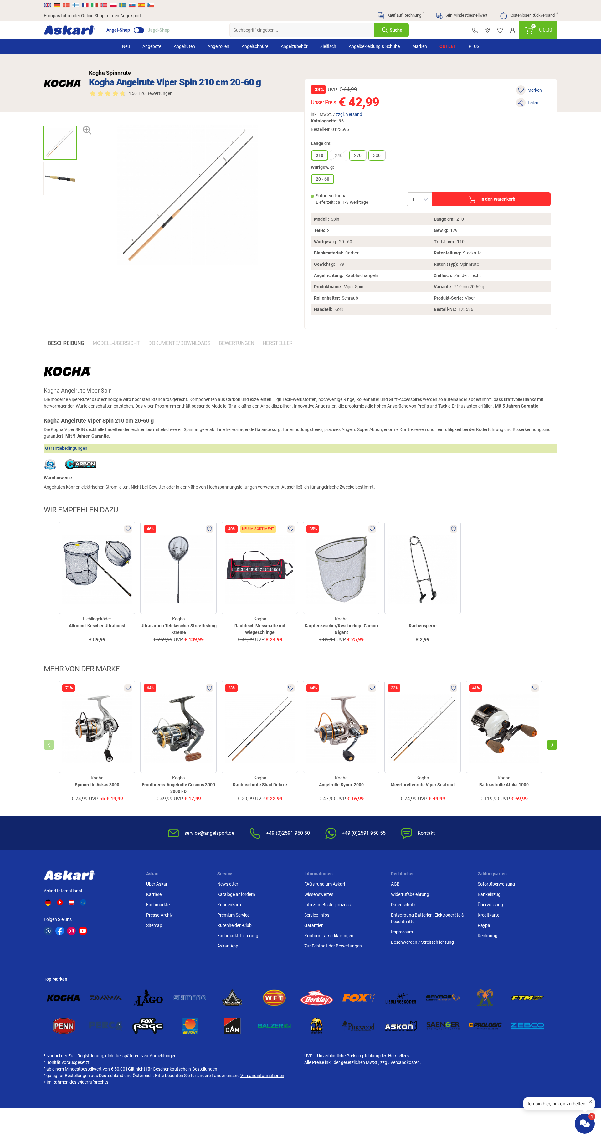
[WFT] (274, 997)
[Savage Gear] (443, 997)
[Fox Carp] (359, 997)
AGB (395, 883)
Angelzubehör (294, 46)
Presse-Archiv (159, 914)
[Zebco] (527, 1026)
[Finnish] (75, 5)
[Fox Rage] (148, 1026)
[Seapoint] (190, 1026)
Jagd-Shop (159, 30)
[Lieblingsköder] (401, 997)
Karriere (154, 894)
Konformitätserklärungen (328, 935)
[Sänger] (443, 1026)
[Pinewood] (359, 1026)
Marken (419, 46)
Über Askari (157, 883)
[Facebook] (59, 931)
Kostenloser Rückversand (533, 15)
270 (358, 155)
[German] (57, 5)
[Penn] (63, 1026)
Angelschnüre (255, 46)
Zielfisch (328, 46)
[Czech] (150, 5)
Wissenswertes (318, 894)
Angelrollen (218, 46)
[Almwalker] (485, 997)
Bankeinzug (489, 894)
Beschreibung (66, 343)
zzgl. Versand (349, 114)
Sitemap (154, 925)
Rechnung (487, 935)
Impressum (402, 931)
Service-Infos (316, 914)
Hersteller (278, 343)
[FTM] (527, 997)
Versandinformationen (262, 1075)
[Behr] (316, 1026)
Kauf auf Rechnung (405, 15)
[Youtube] (83, 931)
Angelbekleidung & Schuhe (374, 46)
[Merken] (500, 30)
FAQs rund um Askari (324, 883)
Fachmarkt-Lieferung (237, 935)
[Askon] (401, 1026)
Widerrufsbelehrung (410, 894)
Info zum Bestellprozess (327, 904)
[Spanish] (141, 5)
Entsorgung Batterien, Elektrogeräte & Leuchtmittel (427, 918)
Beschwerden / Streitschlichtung (422, 942)
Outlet (447, 46)
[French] (85, 5)
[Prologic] (485, 1026)
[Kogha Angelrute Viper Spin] (60, 143)
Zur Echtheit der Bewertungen (333, 945)
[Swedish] (122, 5)
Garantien (314, 925)
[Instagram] (71, 931)
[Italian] (94, 5)
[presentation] (60, 120)
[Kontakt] (475, 30)
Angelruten (184, 46)
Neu (126, 46)
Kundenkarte (229, 904)
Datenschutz (403, 904)
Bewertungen (236, 343)
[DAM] (232, 1026)
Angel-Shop (118, 30)
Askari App (227, 945)
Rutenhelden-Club (234, 925)
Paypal (484, 925)
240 (338, 155)
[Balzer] (274, 1026)
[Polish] (113, 5)
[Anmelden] (513, 30)
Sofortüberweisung (496, 883)
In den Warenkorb (497, 199)
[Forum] (48, 931)
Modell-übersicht (116, 343)
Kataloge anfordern (236, 894)
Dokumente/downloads (179, 343)
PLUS (474, 46)
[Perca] (106, 1026)
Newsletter (227, 883)
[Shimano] (190, 997)
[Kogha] (62, 83)
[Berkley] (316, 997)
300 (377, 155)
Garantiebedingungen (66, 448)
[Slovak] (132, 5)
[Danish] (66, 5)
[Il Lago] (148, 997)
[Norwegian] (104, 5)
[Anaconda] (232, 997)
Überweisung (490, 904)
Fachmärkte (158, 904)
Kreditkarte (488, 914)
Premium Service (233, 914)
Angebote (151, 46)
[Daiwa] (106, 997)
